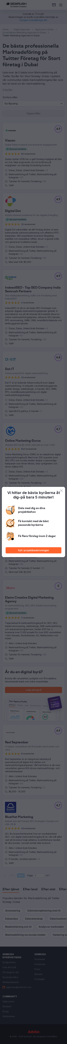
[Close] (61, 490)
